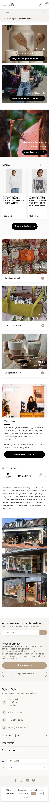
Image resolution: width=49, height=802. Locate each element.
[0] (46, 4)
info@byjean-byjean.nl (17, 727)
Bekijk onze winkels (24, 674)
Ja (33, 793)
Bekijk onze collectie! (24, 454)
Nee (40, 793)
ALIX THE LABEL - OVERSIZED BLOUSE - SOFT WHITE (13, 200)
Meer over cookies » (25, 797)
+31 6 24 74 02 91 (15, 720)
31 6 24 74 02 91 (15, 712)
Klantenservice (24, 665)
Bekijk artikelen (23, 226)
